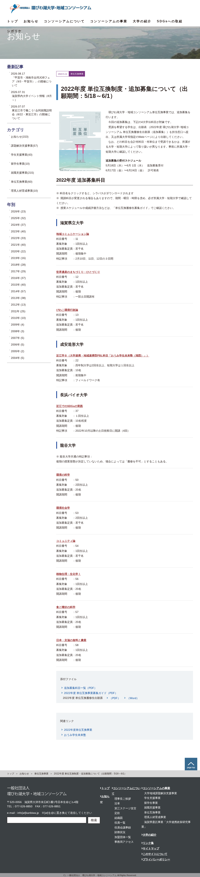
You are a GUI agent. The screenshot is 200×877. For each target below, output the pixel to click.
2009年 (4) (17, 324)
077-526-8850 (23, 806)
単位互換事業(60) (21, 181)
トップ (12, 21)
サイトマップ (151, 848)
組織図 (118, 817)
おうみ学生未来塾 (75, 734)
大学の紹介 (142, 21)
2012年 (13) (18, 304)
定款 (117, 813)
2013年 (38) (18, 298)
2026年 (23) (18, 211)
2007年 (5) (17, 337)
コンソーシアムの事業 (108, 21)
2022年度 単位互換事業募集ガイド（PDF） (91, 693)
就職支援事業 (152, 807)
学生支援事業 (152, 797)
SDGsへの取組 (170, 21)
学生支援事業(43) (21, 154)
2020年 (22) (18, 251)
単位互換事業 (41, 773)
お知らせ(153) (20, 136)
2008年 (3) (17, 331)
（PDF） (114, 698)
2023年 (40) (18, 231)
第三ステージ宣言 (125, 808)
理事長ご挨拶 (122, 798)
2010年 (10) (18, 317)
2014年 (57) (18, 291)
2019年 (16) (18, 258)
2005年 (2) (17, 351)
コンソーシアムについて (64, 21)
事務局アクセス (124, 841)
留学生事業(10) (20, 163)
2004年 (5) (17, 357)
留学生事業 (151, 802)
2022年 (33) (18, 238)
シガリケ (14, 31)
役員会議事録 (122, 827)
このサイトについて (155, 853)
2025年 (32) (18, 218)
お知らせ (31, 21)
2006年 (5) (17, 344)
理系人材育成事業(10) (24, 190)
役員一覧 (119, 822)
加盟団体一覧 (122, 837)
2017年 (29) (18, 271)
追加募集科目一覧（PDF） (80, 687)
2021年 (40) (18, 244)
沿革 (117, 803)
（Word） (133, 698)
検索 (94, 820)
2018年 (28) (18, 264)
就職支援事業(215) (22, 172)
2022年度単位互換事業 (78, 729)
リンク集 (148, 843)
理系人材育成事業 (155, 817)
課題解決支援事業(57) (24, 145)
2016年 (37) (18, 278)
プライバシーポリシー (156, 859)
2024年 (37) (18, 224)
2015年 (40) (18, 284)
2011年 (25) (18, 311)
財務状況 (119, 832)
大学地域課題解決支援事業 (160, 793)
